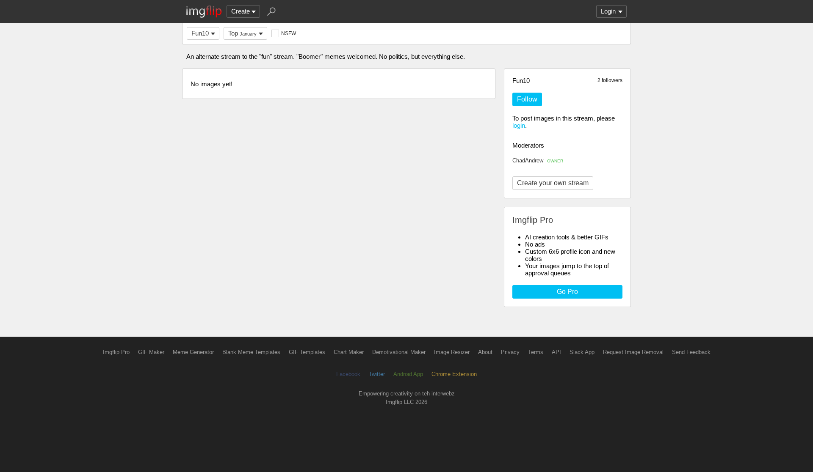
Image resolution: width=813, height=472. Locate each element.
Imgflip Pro (116, 352)
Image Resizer (452, 352)
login (518, 125)
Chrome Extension (454, 374)
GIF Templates (307, 352)
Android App (408, 374)
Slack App (582, 352)
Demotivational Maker (399, 352)
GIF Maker (151, 352)
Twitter (377, 374)
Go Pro (567, 291)
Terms (535, 352)
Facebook (348, 374)
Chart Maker (349, 352)
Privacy (510, 352)
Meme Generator (193, 352)
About (485, 352)
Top (242, 33)
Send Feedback (691, 352)
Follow (527, 99)
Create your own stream (553, 183)
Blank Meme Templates (251, 352)
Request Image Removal (633, 352)
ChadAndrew (537, 160)
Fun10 (200, 33)
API (556, 352)
